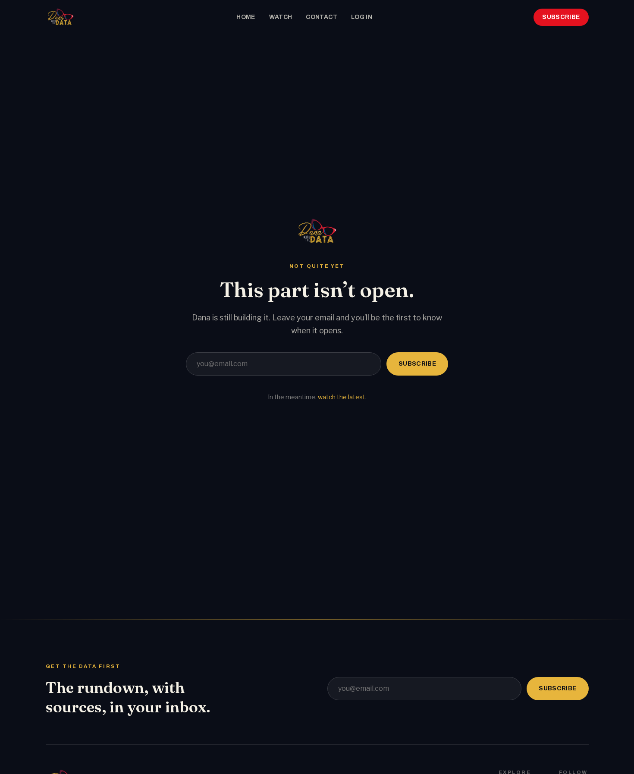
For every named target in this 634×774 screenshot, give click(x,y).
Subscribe (561, 17)
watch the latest (341, 397)
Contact (321, 17)
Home (245, 17)
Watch (280, 17)
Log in (361, 17)
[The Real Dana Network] (60, 17)
